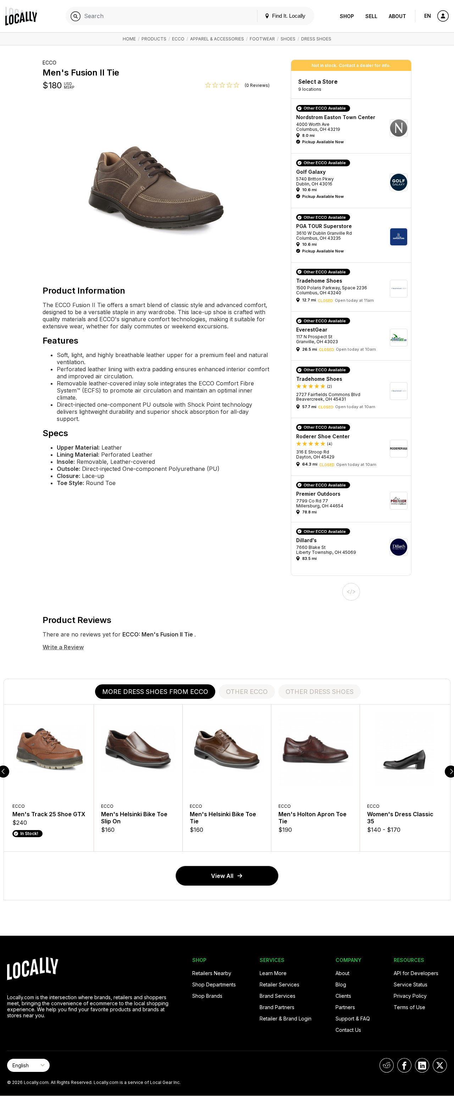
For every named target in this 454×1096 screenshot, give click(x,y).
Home (129, 38)
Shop (347, 16)
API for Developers (416, 973)
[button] (353, 127)
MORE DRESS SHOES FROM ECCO (155, 691)
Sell (371, 16)
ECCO (178, 38)
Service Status (410, 984)
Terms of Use (409, 1007)
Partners (345, 1007)
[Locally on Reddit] (387, 1065)
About (397, 16)
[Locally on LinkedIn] (422, 1065)
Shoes (288, 38)
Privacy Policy (410, 996)
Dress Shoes (316, 38)
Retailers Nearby (211, 973)
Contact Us (348, 1030)
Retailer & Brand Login (285, 1019)
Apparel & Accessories (217, 38)
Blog (341, 984)
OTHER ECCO (247, 691)
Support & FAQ (353, 1019)
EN (427, 16)
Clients (343, 996)
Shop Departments (214, 984)
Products (154, 38)
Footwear (262, 38)
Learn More (273, 973)
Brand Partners (277, 1007)
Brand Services (277, 996)
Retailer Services (279, 984)
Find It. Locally (288, 16)
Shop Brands (207, 996)
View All (222, 875)
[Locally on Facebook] (404, 1065)
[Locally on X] (440, 1065)
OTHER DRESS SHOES (320, 691)
